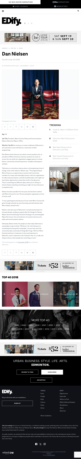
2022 (37, 325)
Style (42, 399)
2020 (51, 325)
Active (42, 408)
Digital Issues (64, 393)
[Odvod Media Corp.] (8, 453)
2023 (30, 325)
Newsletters (64, 405)
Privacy (49, 453)
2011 (53, 329)
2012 (47, 329)
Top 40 (13, 48)
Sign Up (17, 403)
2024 (23, 325)
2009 (67, 329)
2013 (40, 329)
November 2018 (23, 242)
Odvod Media (51, 455)
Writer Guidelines (45, 416)
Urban (42, 405)
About (62, 408)
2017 (14, 329)
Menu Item (44, 413)
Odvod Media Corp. (47, 452)
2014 (34, 329)
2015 (27, 329)
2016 (20, 329)
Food (42, 393)
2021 (44, 325)
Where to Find (27, 372)
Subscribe (52, 372)
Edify (62, 391)
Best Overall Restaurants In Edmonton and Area (63, 157)
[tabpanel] (40, 371)
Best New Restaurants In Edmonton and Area (62, 148)
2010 (60, 329)
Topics (42, 391)
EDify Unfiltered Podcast (67, 402)
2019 (58, 325)
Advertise (41, 380)
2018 (21, 48)
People (5, 48)
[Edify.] (11, 21)
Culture (42, 402)
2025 (17, 325)
